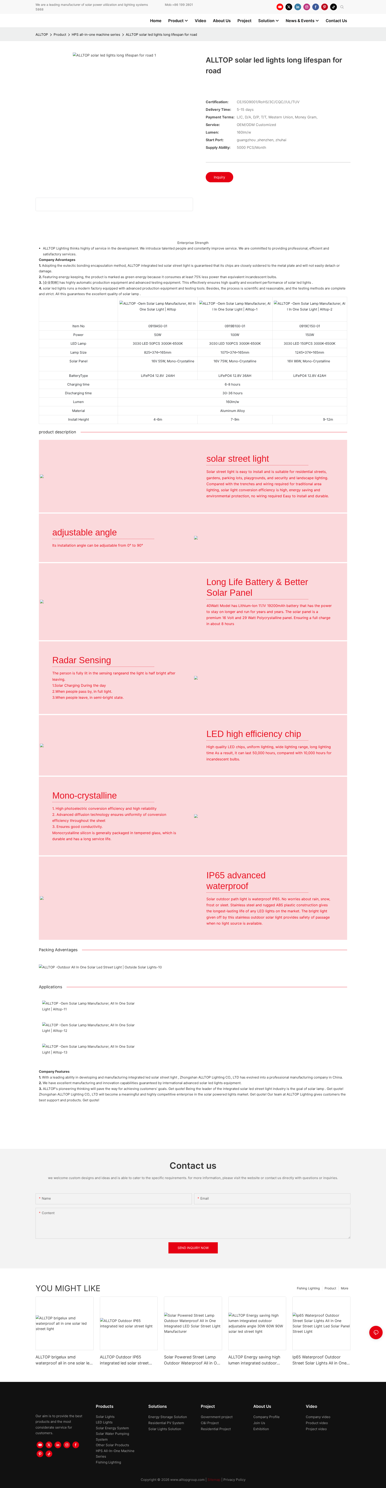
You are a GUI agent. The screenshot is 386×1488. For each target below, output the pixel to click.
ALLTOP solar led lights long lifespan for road (161, 34)
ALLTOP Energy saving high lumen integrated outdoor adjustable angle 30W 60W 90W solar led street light (254, 1360)
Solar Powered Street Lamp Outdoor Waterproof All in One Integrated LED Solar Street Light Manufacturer (193, 1360)
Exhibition (261, 1429)
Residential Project (216, 1429)
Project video (316, 1429)
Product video (317, 1423)
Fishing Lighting (308, 1288)
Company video (318, 1417)
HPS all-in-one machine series (96, 34)
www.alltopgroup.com (187, 1480)
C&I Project (210, 1423)
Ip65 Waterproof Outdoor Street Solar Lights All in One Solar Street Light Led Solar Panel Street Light (319, 1360)
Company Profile (266, 1417)
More (344, 1288)
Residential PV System (166, 1423)
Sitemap (214, 1480)
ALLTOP (42, 34)
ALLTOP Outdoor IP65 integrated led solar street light (124, 1360)
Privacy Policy (234, 1480)
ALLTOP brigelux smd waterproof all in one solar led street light (64, 1360)
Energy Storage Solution (167, 1417)
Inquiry (219, 177)
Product (60, 34)
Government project (217, 1417)
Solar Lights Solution (164, 1429)
